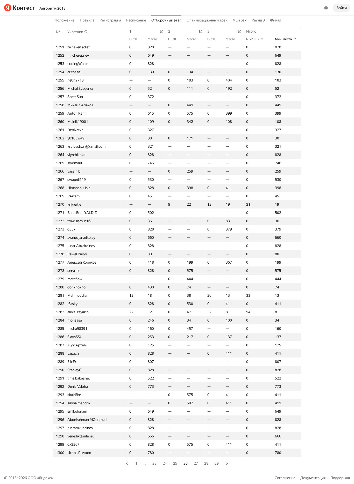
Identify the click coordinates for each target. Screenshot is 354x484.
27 (196, 463)
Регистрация (110, 20)
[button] (77, 32)
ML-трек (239, 20)
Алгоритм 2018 (52, 8)
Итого (251, 31)
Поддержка (340, 478)
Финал (275, 20)
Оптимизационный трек (207, 20)
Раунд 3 (258, 20)
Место (152, 39)
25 (175, 463)
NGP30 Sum (254, 39)
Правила (87, 20)
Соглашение (285, 478)
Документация (312, 478)
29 (217, 463)
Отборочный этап (166, 20)
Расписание (136, 20)
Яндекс (45, 478)
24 (165, 463)
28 (206, 463)
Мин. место (283, 39)
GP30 (133, 39)
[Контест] (19, 7)
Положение (65, 20)
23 (154, 463)
